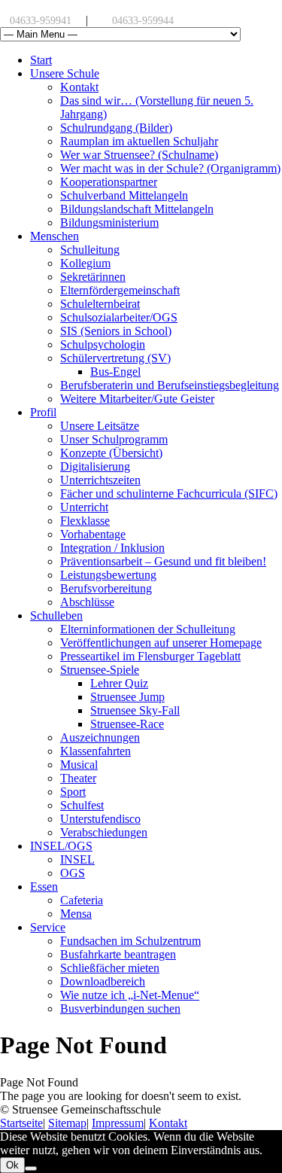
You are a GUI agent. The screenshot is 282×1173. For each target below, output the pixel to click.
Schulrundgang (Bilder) (116, 127)
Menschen (54, 236)
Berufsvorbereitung (106, 588)
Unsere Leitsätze (99, 425)
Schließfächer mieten (109, 967)
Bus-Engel (115, 371)
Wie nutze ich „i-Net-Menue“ (129, 995)
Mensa (76, 913)
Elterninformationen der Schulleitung (147, 629)
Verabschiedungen (103, 832)
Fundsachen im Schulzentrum (130, 940)
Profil (43, 412)
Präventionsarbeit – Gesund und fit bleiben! (163, 561)
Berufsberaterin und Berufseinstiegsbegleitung (169, 385)
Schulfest (82, 805)
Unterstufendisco (100, 818)
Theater (78, 778)
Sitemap (67, 1123)
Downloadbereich (102, 981)
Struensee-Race (127, 724)
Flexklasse (85, 520)
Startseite (21, 1123)
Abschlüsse (87, 602)
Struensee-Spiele (99, 669)
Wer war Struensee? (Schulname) (139, 154)
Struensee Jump (127, 696)
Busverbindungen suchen (120, 1008)
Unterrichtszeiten (100, 480)
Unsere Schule (64, 73)
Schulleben (56, 615)
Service (47, 927)
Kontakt (79, 87)
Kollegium (85, 263)
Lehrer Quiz (119, 683)
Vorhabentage (93, 534)
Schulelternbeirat (100, 303)
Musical (79, 764)
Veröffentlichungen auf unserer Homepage (161, 642)
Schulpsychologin (102, 344)
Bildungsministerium (109, 222)
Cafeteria (81, 900)
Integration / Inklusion (112, 547)
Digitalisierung (95, 466)
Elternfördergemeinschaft (120, 290)
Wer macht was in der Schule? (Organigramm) (170, 168)
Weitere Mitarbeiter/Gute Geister (137, 398)
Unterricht (84, 507)
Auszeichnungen (100, 737)
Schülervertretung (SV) (115, 358)
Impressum (118, 1123)
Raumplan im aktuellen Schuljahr (139, 141)
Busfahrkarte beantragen (118, 954)
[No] (31, 1168)
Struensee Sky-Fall (135, 710)
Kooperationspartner (108, 181)
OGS (72, 873)
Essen (44, 886)
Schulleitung (90, 249)
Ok (12, 1165)
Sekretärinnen (93, 276)
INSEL (77, 859)
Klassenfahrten (95, 751)
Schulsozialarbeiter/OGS (118, 317)
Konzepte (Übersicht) (111, 452)
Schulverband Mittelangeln (124, 195)
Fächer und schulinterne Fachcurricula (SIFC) (168, 493)
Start (41, 59)
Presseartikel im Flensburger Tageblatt (150, 656)
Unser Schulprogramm (114, 439)
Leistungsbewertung (108, 574)
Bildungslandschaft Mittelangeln (137, 209)
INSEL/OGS (61, 845)
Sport (73, 791)
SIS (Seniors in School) (115, 330)
